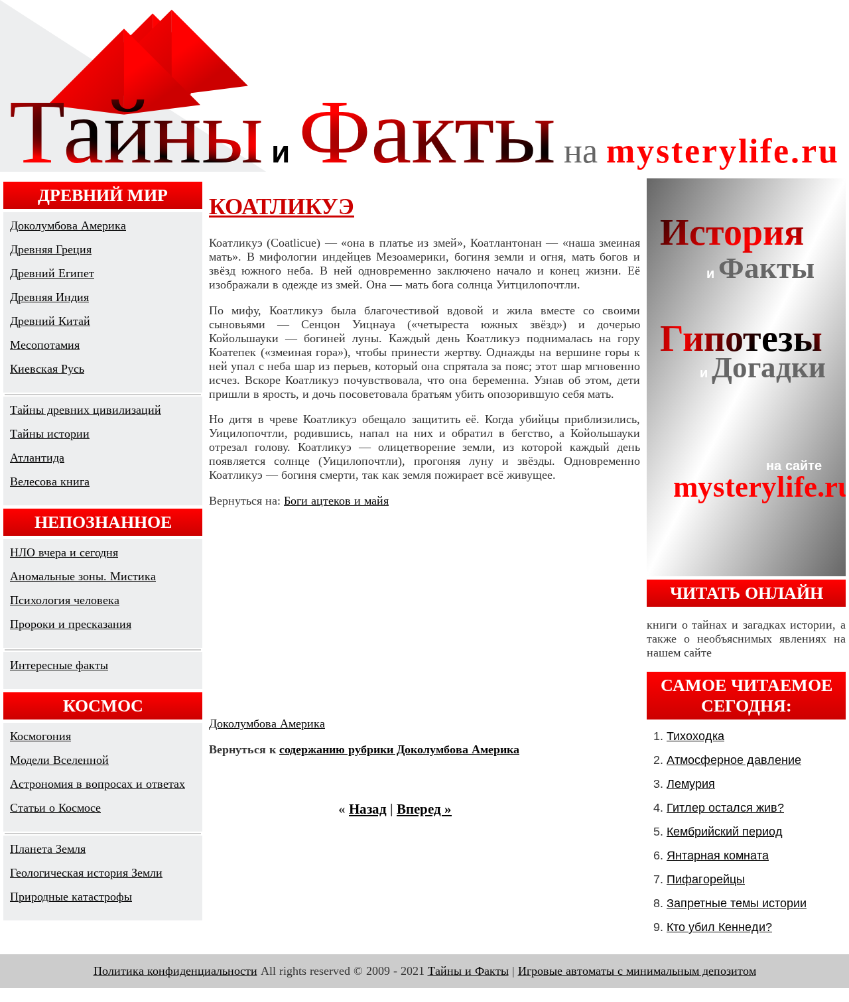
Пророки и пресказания (70, 624)
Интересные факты (59, 665)
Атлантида (37, 457)
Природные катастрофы (71, 896)
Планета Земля (48, 848)
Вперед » (424, 809)
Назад (368, 809)
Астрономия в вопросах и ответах (97, 783)
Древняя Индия (49, 297)
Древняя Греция (51, 249)
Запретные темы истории (737, 903)
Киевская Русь (47, 368)
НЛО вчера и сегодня (64, 552)
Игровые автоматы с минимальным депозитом (637, 970)
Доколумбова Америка (68, 225)
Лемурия (691, 783)
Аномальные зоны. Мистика (83, 576)
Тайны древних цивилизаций (85, 409)
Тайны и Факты (468, 970)
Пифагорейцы (706, 879)
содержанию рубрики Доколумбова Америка (399, 749)
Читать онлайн (746, 593)
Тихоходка (695, 736)
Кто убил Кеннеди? (719, 927)
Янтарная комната (718, 855)
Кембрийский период (725, 831)
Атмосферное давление (734, 760)
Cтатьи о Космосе (55, 807)
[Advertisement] (424, 612)
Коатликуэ (281, 206)
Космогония (40, 736)
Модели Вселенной (59, 760)
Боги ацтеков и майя (336, 500)
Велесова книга (50, 481)
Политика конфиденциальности (175, 970)
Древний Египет (52, 273)
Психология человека (64, 600)
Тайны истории (50, 433)
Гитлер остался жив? (725, 807)
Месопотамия (45, 344)
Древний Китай (50, 321)
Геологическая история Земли (86, 872)
